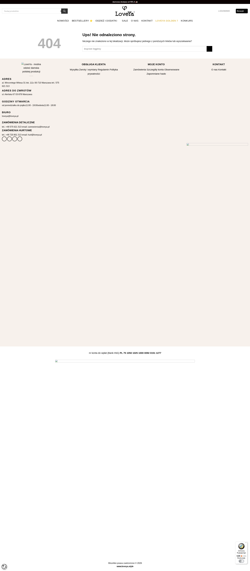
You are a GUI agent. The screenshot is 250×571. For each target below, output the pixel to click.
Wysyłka (74, 69)
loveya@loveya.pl (10, 116)
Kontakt (147, 20)
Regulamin (103, 69)
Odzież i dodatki (106, 20)
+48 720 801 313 (13, 135)
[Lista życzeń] (233, 11)
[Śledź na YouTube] (19, 139)
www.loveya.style (125, 566)
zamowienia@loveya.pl (39, 127)
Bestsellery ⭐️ (82, 20)
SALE (125, 20)
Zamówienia (139, 69)
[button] (224, 11)
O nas (135, 20)
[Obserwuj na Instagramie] (9, 139)
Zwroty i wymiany (88, 69)
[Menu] (245, 543)
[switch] (241, 561)
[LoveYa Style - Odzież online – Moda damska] (125, 11)
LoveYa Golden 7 (166, 20)
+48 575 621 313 (13, 127)
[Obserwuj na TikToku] (14, 139)
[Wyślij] (209, 49)
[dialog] (4, 567)
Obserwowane (171, 69)
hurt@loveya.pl (35, 135)
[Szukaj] (64, 11)
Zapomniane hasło (156, 73)
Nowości (63, 20)
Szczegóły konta (155, 69)
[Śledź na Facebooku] (4, 139)
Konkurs (187, 20)
